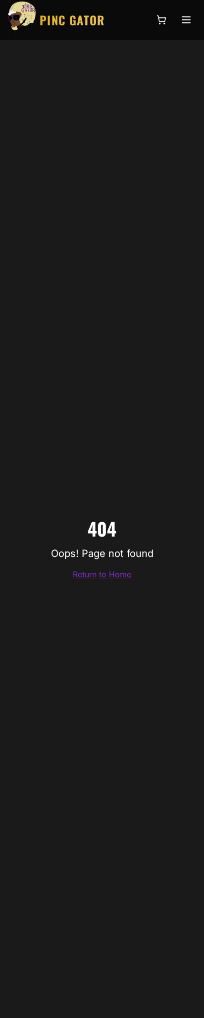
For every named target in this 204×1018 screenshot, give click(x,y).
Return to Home (102, 574)
